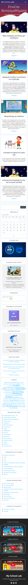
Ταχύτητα (4, 406)
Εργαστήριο (21, 388)
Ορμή (11, 401)
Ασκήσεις (21, 382)
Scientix (5, 442)
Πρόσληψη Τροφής (7, 405)
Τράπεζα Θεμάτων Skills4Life (10, 417)
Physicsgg (6, 511)
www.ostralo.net (7, 426)
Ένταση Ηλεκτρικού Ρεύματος (14, 382)
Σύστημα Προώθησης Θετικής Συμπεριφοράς (13, 466)
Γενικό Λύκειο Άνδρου (8, 468)
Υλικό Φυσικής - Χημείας (9, 483)
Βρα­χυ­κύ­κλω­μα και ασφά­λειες (14, 116)
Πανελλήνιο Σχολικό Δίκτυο (9, 455)
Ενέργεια (4, 389)
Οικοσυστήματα (22, 400)
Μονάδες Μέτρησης (6, 400)
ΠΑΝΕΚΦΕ (6, 464)
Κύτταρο (20, 397)
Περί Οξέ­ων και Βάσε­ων (14, 374)
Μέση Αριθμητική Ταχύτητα (7, 398)
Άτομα (5, 382)
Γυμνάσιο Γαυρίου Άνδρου (9, 470)
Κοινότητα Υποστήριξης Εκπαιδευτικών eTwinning (14, 462)
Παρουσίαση (13, 403)
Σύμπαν (23, 404)
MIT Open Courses (8, 446)
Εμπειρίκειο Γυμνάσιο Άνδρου (10, 472)
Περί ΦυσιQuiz (7, 494)
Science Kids (6, 436)
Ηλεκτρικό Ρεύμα (18, 392)
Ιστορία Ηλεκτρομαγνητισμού (9, 395)
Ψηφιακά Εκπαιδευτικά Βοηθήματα (11, 419)
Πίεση (13, 401)
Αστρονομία (5, 384)
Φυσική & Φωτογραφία (8, 485)
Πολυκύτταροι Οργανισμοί (21, 403)
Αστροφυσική (11, 384)
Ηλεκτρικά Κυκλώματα (9, 390)
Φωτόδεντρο (6, 423)
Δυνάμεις (16, 385)
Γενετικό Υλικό (10, 385)
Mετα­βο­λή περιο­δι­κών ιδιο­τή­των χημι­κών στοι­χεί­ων (14, 364)
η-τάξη (5, 457)
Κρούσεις (15, 397)
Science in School (7, 438)
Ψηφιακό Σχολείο (7, 421)
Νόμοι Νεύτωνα (14, 400)
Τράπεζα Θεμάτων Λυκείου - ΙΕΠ (10, 415)
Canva (5, 460)
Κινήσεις (9, 397)
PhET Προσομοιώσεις (8, 425)
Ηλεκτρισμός (17, 393)
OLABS (5, 428)
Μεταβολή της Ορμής (15, 398)
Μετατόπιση (22, 398)
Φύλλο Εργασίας (12, 406)
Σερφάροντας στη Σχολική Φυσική (11, 492)
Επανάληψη (11, 389)
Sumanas (6, 432)
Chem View (6, 500)
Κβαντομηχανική (19, 395)
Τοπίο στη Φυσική (7, 496)
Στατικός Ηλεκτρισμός (17, 404)
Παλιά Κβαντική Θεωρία (6, 403)
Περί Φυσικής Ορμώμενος (9, 498)
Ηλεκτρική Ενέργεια (8, 392)
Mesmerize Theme (14, 580)
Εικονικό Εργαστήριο (19, 387)
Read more (14, 55)
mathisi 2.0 (6, 444)
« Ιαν (13, 236)
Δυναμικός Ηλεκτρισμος (8, 387)
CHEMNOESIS (7, 430)
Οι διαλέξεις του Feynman (9, 509)
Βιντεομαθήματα (17, 384)
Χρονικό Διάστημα (14, 408)
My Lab (7, 2)
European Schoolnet (8, 440)
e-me (5, 459)
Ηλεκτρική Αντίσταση (18, 390)
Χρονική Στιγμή (22, 406)
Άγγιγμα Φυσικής (7, 487)
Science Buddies (7, 434)
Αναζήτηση (23, 207)
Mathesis (6, 474)
